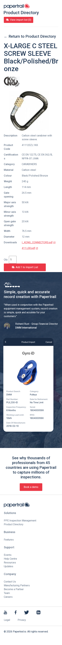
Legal (7, 619)
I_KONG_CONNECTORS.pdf (37, 242)
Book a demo (31, 487)
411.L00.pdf (28, 248)
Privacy (22, 619)
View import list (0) (20, 19)
